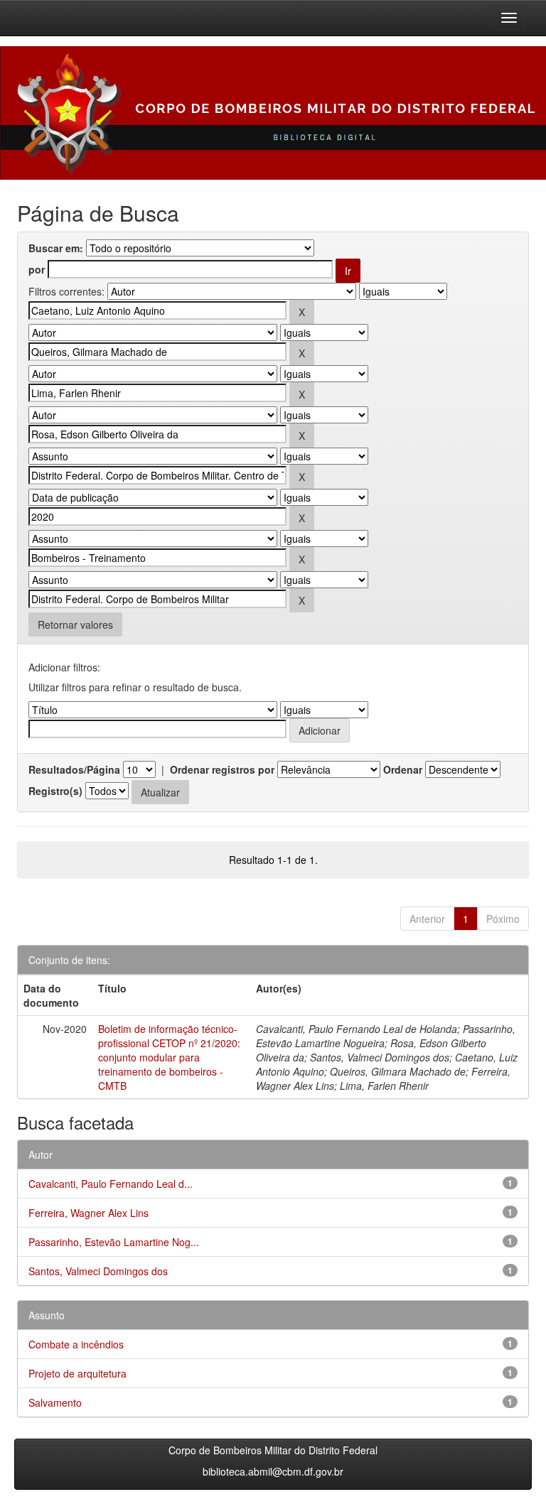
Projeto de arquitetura (77, 1373)
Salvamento (55, 1402)
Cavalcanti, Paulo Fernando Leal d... (110, 1183)
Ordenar (402, 769)
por (36, 269)
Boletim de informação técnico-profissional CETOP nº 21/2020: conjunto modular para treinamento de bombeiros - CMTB (169, 1057)
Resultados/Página (74, 769)
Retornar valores (75, 624)
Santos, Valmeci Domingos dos (98, 1271)
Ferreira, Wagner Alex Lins (88, 1213)
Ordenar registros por (222, 769)
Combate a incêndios (76, 1344)
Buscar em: (55, 248)
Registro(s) (55, 791)
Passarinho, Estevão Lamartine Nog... (113, 1242)
